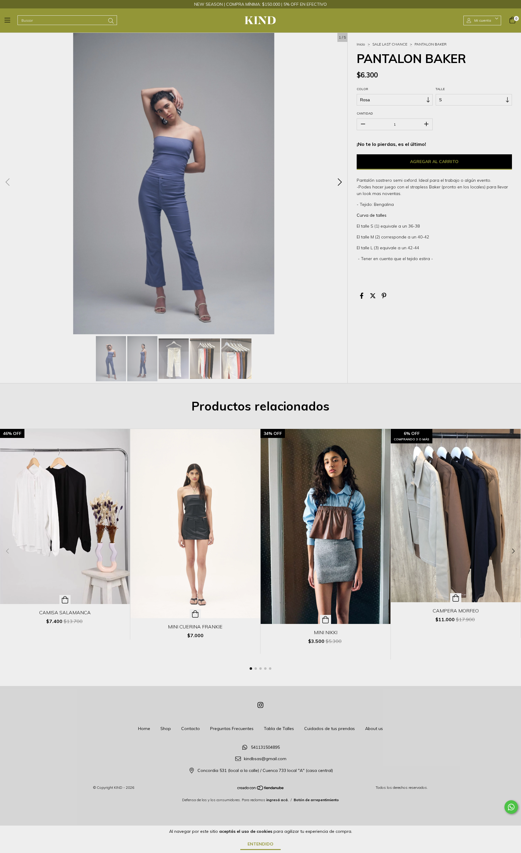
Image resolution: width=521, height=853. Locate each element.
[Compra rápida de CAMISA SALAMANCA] (65, 599)
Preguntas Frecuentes (232, 728)
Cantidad (365, 113)
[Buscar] (110, 21)
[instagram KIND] (260, 705)
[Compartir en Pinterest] (384, 296)
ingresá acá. (277, 800)
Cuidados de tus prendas (329, 728)
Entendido (260, 844)
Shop (165, 728)
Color (362, 89)
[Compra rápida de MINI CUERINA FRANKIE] (195, 613)
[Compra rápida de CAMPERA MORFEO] (455, 597)
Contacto (190, 728)
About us (374, 728)
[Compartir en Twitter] (373, 296)
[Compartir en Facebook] (362, 296)
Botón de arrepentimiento (316, 800)
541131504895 (265, 747)
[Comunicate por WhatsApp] (511, 807)
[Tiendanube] (261, 789)
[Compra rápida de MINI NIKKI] (325, 619)
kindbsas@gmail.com (265, 759)
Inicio (361, 44)
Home (144, 728)
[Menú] (11, 20)
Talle (440, 89)
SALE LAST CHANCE (389, 44)
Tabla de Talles (279, 728)
